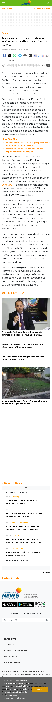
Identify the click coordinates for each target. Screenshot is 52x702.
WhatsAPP (8, 184)
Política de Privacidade (17, 650)
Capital (5, 33)
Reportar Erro (12, 662)
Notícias (46, 573)
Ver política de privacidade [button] (15, 698)
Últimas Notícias (12, 483)
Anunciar (9, 645)
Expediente (10, 639)
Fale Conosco (11, 656)
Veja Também (13, 293)
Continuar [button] (40, 690)
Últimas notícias (41, 9)
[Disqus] (26, 443)
